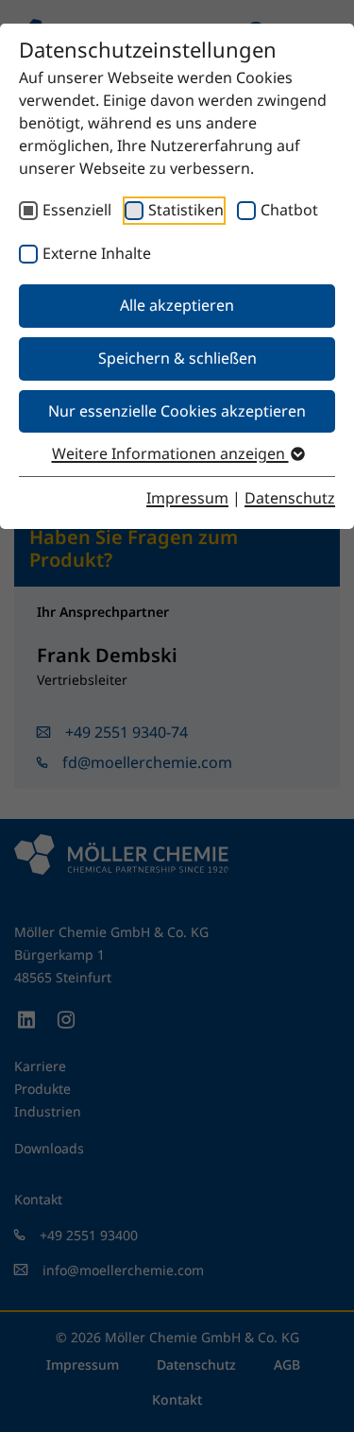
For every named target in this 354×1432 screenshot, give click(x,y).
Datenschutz (289, 497)
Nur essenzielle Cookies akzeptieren (177, 411)
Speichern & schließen (177, 358)
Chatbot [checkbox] (289, 209)
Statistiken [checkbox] (186, 209)
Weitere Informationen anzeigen (170, 453)
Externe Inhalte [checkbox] (96, 253)
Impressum (187, 497)
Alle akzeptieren (177, 305)
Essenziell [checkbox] (76, 209)
